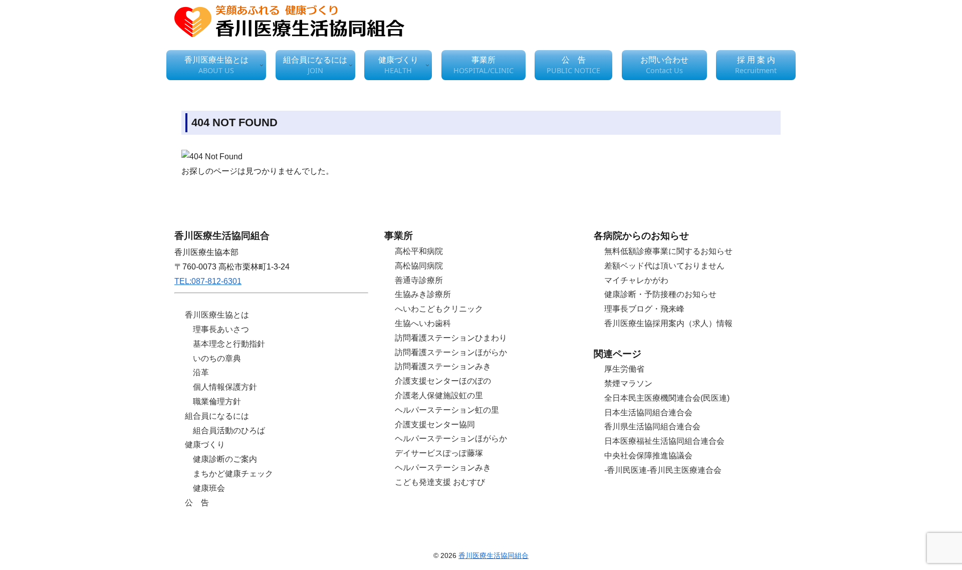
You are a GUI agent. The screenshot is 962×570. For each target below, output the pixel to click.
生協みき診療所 (423, 294)
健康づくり (205, 444)
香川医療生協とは (217, 315)
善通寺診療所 (419, 280)
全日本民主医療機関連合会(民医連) (667, 398)
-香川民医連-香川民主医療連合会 (663, 470)
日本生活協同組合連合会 (648, 412)
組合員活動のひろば (229, 430)
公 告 (197, 502)
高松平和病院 (419, 251)
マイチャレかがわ (636, 280)
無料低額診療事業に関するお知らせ (668, 251)
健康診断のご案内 (225, 459)
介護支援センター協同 (435, 424)
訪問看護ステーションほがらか (451, 352)
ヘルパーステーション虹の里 (447, 410)
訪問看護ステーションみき (443, 366)
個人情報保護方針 (225, 387)
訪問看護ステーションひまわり (451, 338)
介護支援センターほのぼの (443, 381)
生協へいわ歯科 (423, 323)
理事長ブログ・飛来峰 (644, 309)
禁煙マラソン (628, 383)
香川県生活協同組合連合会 (652, 426)
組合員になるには (217, 416)
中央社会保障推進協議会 (648, 455)
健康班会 (209, 488)
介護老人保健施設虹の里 (439, 395)
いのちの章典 (217, 358)
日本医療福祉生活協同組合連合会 (664, 441)
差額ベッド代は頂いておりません (664, 265)
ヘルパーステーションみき (443, 467)
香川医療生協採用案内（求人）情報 (668, 323)
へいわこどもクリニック (439, 309)
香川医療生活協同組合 (493, 555)
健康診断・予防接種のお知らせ (660, 294)
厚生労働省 (624, 369)
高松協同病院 (419, 265)
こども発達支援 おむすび (440, 482)
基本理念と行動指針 (229, 344)
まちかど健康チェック (233, 473)
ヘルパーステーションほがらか (451, 438)
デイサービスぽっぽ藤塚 (439, 453)
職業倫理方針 (217, 401)
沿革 (201, 372)
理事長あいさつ (221, 329)
